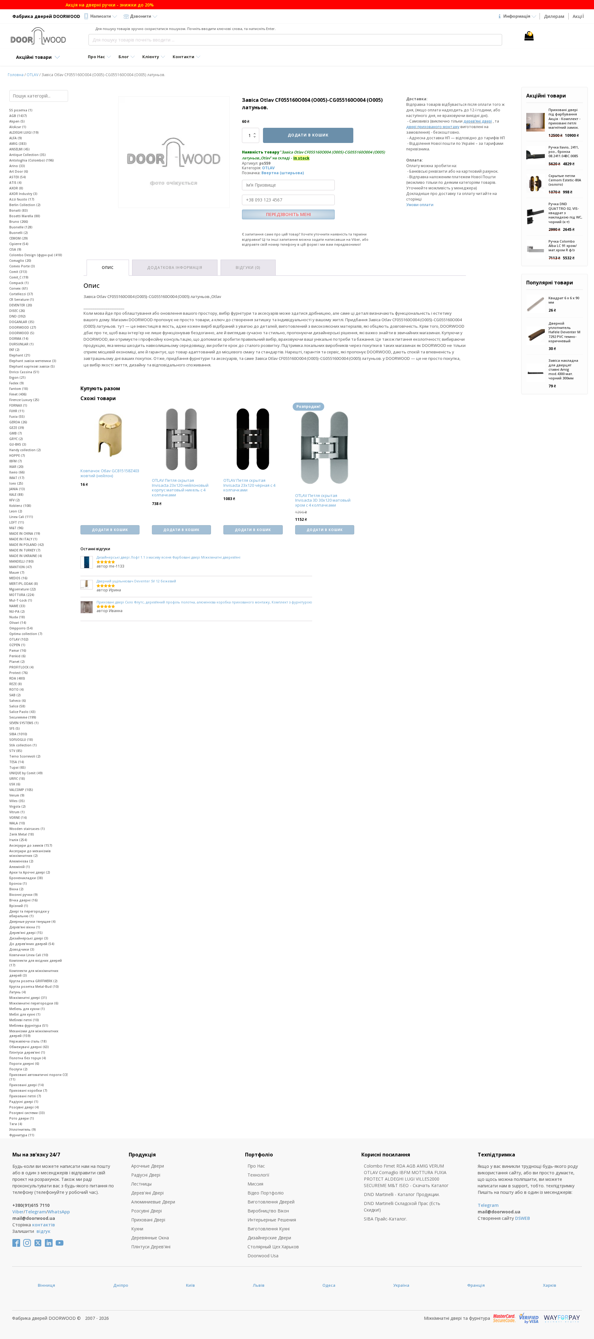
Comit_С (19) (18, 277)
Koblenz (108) (20, 505)
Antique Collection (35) (27, 155)
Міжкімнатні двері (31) (28, 998)
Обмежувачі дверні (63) (29, 1047)
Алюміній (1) (19, 867)
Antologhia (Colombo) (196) (31, 160)
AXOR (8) (16, 188)
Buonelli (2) (18, 233)
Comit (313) (18, 272)
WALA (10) (17, 823)
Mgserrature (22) (22, 589)
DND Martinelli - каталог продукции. (402, 1194)
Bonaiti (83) (18, 210)
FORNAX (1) (18, 405)
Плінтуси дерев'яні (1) (27, 1052)
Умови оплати (419, 204)
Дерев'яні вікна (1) (24, 927)
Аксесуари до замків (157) (30, 845)
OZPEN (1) (17, 645)
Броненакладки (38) (26, 878)
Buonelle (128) (20, 227)
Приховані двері (148, 1220)
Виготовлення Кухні (269, 1229)
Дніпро (120, 1285)
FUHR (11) (16, 411)
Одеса (328, 1285)
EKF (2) (14, 350)
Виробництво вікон (268, 1211)
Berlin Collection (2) (25, 205)
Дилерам (554, 16)
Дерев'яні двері (147, 1193)
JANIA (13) (17, 489)
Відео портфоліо (266, 1193)
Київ (190, 1285)
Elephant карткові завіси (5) (32, 366)
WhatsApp (59, 1212)
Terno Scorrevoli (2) (25, 756)
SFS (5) (14, 728)
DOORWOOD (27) (22, 327)
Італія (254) (18, 840)
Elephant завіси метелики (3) (32, 361)
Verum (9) (16, 795)
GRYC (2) (16, 439)
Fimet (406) (18, 394)
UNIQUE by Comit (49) (26, 773)
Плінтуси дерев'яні (150, 1247)
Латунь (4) (17, 992)
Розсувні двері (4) (24, 1107)
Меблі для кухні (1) (25, 1014)
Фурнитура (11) (21, 1135)
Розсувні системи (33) (27, 1113)
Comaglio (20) (20, 260)
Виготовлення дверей (271, 1202)
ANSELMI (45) (19, 149)
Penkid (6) (17, 656)
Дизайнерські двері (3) (28, 938)
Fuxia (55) (17, 416)
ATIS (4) (15, 182)
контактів (43, 1225)
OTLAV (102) (18, 639)
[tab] (108, 268)
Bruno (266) (18, 221)
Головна (16, 74)
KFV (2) (14, 500)
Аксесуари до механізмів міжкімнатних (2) (30, 853)
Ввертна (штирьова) (282, 172)
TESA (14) (16, 762)
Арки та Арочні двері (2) (29, 872)
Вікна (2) (16, 889)
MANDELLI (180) (21, 561)
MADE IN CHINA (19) (24, 533)
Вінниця (46, 1285)
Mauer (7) (16, 572)
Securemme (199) (22, 717)
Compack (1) (19, 283)
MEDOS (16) (18, 578)
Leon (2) (15, 511)
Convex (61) (18, 288)
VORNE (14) (18, 817)
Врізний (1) (18, 906)
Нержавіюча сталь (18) (28, 1041)
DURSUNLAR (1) (21, 344)
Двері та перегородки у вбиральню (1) (29, 913)
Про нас (256, 1166)
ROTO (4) (16, 689)
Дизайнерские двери (269, 1238)
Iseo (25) (16, 483)
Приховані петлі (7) (25, 1096)
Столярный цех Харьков (273, 1247)
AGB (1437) (18, 116)
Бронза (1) (18, 883)
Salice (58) (17, 706)
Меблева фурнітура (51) (28, 1025)
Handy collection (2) (25, 450)
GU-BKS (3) (17, 444)
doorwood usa (263, 1256)
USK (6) (14, 784)
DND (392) (17, 316)
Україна (401, 1285)
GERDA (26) (18, 422)
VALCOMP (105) (21, 790)
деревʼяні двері (477, 121)
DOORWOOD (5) (21, 333)
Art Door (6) (18, 171)
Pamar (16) (17, 650)
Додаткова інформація (174, 267)
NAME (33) (17, 606)
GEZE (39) (16, 427)
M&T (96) (16, 528)
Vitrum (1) (17, 812)
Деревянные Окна (150, 1238)
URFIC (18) (17, 778)
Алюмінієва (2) (21, 861)
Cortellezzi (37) (21, 294)
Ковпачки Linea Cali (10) (28, 955)
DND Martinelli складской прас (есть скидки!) (402, 1206)
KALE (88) (16, 494)
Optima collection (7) (25, 634)
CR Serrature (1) (21, 299)
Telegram (35, 1212)
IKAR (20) (16, 466)
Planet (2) (17, 661)
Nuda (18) (17, 617)
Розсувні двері (146, 1211)
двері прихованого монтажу (432, 126)
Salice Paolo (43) (22, 712)
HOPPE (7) (17, 455)
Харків (549, 1285)
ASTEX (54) (17, 177)
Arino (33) (17, 166)
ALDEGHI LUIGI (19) (24, 132)
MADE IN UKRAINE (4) (25, 556)
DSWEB (522, 1218)
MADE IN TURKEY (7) (25, 550)
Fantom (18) (18, 389)
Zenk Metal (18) (21, 834)
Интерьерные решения (272, 1220)
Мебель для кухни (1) (27, 1009)
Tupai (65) (17, 767)
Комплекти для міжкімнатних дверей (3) (33, 973)
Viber (18, 1212)
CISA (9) (15, 249)
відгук (43, 1231)
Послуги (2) (18, 1069)
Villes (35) (17, 801)
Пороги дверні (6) (24, 1063)
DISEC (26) (17, 311)
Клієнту (150, 56)
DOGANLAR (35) (21, 322)
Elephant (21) (19, 355)
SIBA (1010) (18, 734)
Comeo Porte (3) (22, 266)
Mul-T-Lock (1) (20, 600)
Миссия (255, 1184)
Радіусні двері (145, 1175)
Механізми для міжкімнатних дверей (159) (33, 1033)
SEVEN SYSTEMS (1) (24, 723)
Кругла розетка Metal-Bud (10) (34, 986)
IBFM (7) (15, 461)
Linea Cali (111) (21, 517)
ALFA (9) (15, 138)
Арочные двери (147, 1166)
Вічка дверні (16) (23, 900)
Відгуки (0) (248, 267)
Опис (108, 267)
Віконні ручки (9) (23, 894)
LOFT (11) (16, 522)
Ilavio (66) (17, 472)
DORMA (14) (18, 338)
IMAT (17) (16, 478)
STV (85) (15, 751)
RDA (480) (17, 678)
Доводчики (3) (21, 949)
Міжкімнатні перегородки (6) (33, 1003)
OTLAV (32, 74)
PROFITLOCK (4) (21, 667)
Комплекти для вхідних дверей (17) (35, 962)
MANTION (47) (20, 567)
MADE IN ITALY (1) (23, 539)
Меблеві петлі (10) (24, 1020)
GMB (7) (15, 433)
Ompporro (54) (21, 628)
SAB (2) (15, 695)
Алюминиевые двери (153, 1202)
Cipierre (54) (18, 244)
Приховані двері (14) (26, 1085)
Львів (259, 1285)
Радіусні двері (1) (23, 1101)
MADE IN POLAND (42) (26, 544)
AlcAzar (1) (17, 127)
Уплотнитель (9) (22, 1129)
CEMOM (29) (18, 238)
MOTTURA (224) (21, 595)
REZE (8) (15, 684)
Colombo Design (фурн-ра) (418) (35, 255)
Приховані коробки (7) (28, 1090)
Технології (258, 1175)
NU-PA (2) (17, 611)
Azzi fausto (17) (21, 199)
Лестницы (141, 1184)
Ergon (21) (17, 377)
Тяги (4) (15, 1124)
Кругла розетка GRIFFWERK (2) (33, 981)
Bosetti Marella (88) (24, 216)
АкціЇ (578, 16)
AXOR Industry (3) (23, 194)
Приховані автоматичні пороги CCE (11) (38, 1077)
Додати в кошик (308, 135)
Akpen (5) (17, 121)
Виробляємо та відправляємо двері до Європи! (297, 5)
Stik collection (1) (23, 745)
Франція (476, 1285)
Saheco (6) (17, 700)
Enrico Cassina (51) (24, 372)
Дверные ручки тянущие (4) (32, 921)
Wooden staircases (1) (27, 829)
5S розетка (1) (20, 110)
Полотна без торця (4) (27, 1058)
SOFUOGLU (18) (21, 739)
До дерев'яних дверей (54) (31, 944)
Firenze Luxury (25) (24, 400)
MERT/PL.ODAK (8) (23, 583)
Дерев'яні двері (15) (26, 933)
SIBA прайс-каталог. (385, 1219)
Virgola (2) (17, 806)
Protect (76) (18, 673)
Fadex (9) (16, 383)
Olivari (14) (17, 622)
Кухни (137, 1229)
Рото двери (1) (21, 1118)
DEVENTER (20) (20, 305)
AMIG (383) (18, 143)
